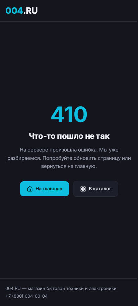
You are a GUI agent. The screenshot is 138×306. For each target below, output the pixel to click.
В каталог (100, 188)
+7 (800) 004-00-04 (26, 296)
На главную (49, 188)
